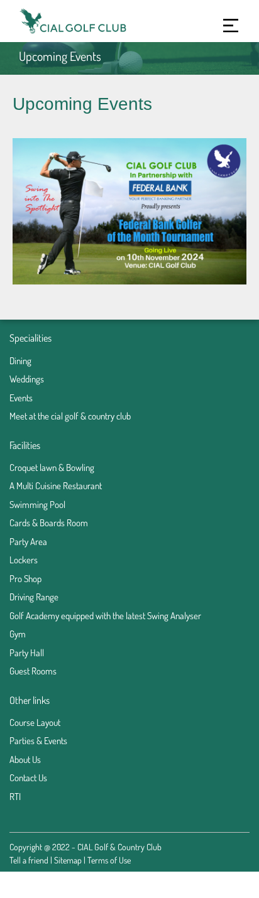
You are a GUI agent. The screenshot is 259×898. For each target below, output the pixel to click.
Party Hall (26, 653)
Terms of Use (109, 860)
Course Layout (34, 722)
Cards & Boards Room (48, 523)
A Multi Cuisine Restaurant (55, 486)
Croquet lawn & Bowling (51, 467)
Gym (17, 634)
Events (21, 398)
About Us (25, 759)
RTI (15, 797)
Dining (20, 361)
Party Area (28, 542)
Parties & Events (38, 741)
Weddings (26, 379)
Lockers (23, 560)
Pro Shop (25, 579)
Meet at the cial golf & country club (70, 416)
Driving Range (33, 597)
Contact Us (28, 778)
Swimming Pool (37, 505)
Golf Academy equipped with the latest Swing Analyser (105, 616)
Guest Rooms (33, 671)
